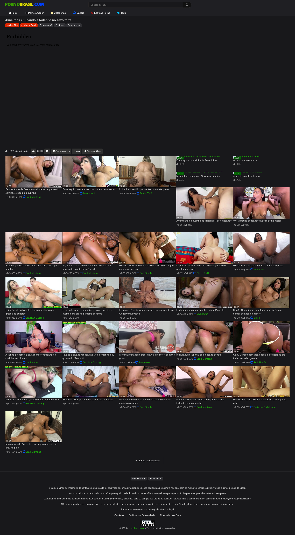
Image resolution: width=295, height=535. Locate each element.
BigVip (257, 317)
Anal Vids (259, 269)
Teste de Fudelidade (265, 407)
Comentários (63, 151)
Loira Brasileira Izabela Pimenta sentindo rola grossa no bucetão (29, 312)
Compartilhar (93, 151)
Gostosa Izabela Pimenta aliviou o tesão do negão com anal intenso (146, 267)
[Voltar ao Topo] (283, 524)
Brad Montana (33, 197)
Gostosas (59, 25)
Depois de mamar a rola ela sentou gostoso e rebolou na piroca (201, 267)
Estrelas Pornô (102, 12)
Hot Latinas (32, 362)
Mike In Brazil (30, 25)
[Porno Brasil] (24, 5)
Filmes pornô (46, 25)
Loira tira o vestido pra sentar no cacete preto (144, 189)
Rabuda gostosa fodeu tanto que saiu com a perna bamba (32, 267)
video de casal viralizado (246, 176)
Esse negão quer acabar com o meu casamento (88, 189)
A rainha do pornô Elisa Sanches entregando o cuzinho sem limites (30, 356)
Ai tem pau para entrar (245, 160)
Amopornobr (89, 193)
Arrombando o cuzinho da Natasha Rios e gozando (204, 220)
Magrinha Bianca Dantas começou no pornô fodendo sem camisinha (200, 401)
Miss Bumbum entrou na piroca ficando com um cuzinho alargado (145, 401)
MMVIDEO (202, 314)
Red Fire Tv (146, 273)
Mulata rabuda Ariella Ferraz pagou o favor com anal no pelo (31, 446)
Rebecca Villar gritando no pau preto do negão (87, 399)
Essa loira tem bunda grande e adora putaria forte (32, 399)
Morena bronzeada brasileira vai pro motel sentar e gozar (147, 356)
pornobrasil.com (136, 528)
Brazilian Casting (35, 317)
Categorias (60, 12)
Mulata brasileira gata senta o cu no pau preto (258, 265)
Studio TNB (146, 193)
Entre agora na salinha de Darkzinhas (196, 160)
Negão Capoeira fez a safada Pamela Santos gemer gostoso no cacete (257, 312)
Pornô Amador (36, 12)
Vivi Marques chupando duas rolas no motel (257, 220)
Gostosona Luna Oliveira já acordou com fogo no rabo (259, 401)
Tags (123, 12)
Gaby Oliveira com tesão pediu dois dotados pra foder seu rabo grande (259, 356)
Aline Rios (13, 25)
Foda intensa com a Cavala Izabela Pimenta (200, 310)
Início (15, 12)
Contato (119, 515)
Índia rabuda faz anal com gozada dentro (198, 354)
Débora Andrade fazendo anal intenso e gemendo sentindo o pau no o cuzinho (32, 191)
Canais (80, 12)
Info (77, 151)
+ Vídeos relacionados (148, 460)
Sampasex (144, 362)
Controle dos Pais (170, 515)
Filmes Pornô (156, 478)
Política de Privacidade (142, 515)
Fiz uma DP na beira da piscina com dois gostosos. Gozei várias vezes (147, 312)
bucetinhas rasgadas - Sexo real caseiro (198, 176)
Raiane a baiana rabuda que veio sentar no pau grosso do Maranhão (88, 356)
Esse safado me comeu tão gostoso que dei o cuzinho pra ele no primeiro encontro (87, 312)
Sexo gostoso (74, 25)
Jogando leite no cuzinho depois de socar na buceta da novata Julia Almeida (86, 267)
